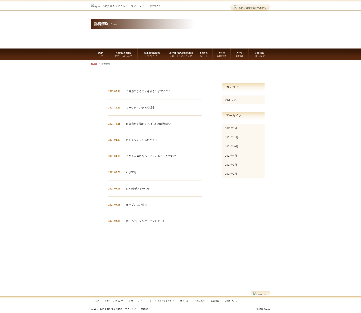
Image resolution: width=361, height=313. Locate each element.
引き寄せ (131, 172)
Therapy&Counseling (180, 54)
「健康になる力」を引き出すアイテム (148, 91)
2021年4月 (231, 155)
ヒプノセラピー (136, 300)
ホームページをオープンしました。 (147, 221)
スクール (184, 300)
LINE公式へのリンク (138, 188)
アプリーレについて (114, 300)
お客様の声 (199, 300)
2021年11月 (231, 137)
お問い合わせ (231, 300)
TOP (100, 54)
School (204, 54)
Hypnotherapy (152, 54)
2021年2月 (231, 173)
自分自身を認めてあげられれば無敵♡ (148, 123)
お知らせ (230, 100)
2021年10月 (231, 146)
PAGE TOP (262, 294)
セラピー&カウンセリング (162, 300)
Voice (221, 54)
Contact (259, 54)
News (239, 54)
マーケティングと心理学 (140, 107)
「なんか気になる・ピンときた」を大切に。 (152, 156)
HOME (94, 63)
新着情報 (215, 300)
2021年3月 (231, 164)
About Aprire (123, 54)
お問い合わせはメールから (252, 7)
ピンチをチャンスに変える (142, 140)
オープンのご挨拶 (136, 204)
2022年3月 (231, 128)
